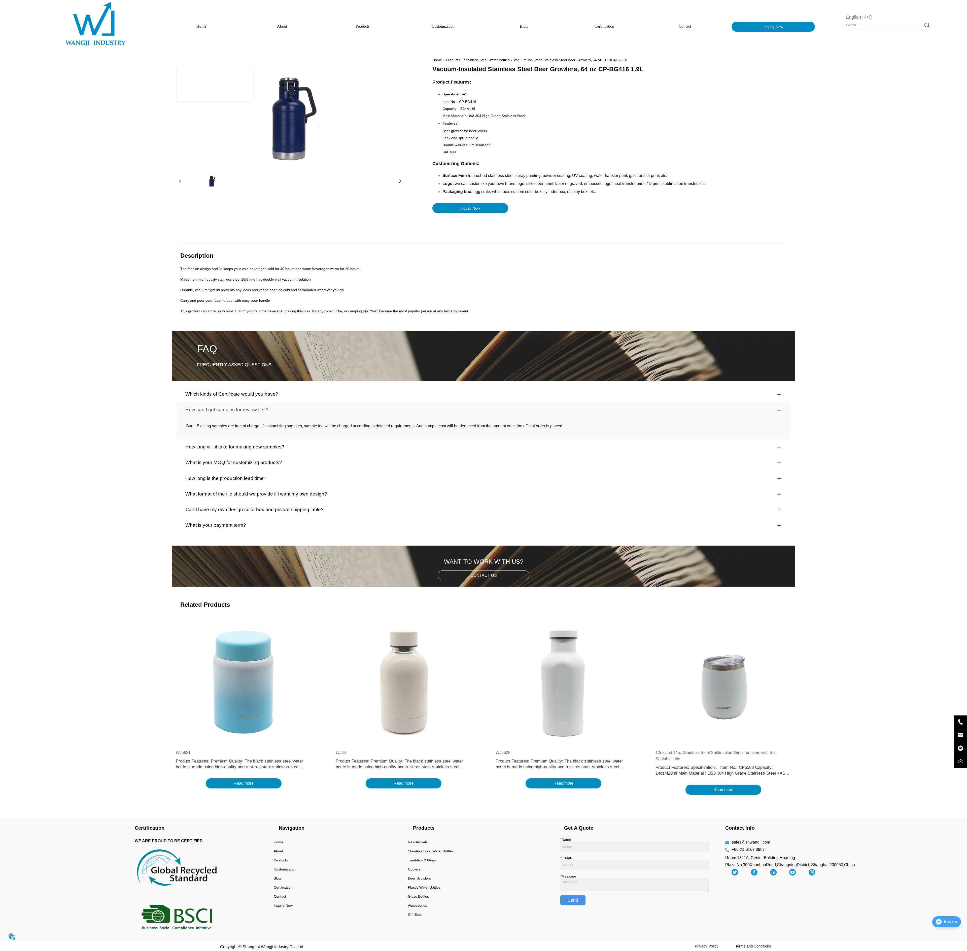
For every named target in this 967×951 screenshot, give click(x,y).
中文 (868, 17)
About (282, 26)
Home (201, 26)
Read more (244, 783)
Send (573, 900)
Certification (604, 26)
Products (362, 26)
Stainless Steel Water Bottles (487, 60)
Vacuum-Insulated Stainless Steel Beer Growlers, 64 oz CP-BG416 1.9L (571, 60)
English (853, 17)
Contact (685, 26)
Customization (443, 26)
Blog (524, 26)
